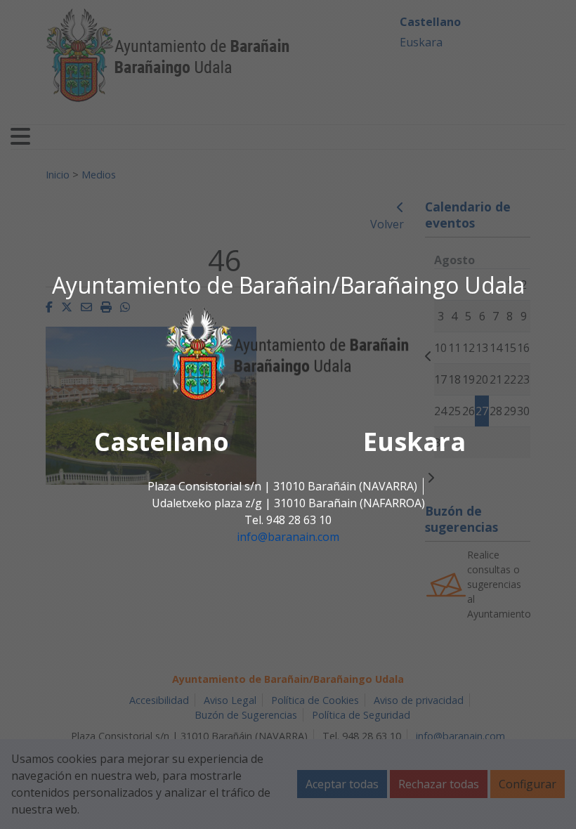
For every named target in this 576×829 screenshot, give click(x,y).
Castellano (161, 442)
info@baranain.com (288, 537)
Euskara (414, 442)
